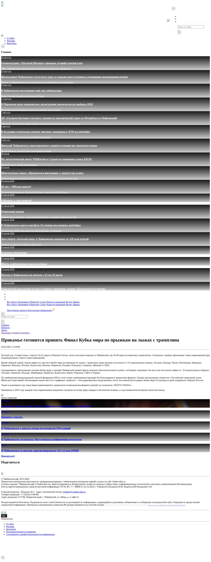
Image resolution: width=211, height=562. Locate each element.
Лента (14, 302)
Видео (69, 302)
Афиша (76, 302)
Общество (34, 302)
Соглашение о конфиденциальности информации (30, 534)
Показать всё (8, 456)
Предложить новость (17, 310)
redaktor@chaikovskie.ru (74, 492)
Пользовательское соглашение (21, 531)
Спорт (43, 302)
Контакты (182, 21)
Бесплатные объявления (40, 310)
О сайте (181, 16)
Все (8, 302)
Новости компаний (55, 302)
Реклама (182, 19)
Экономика (23, 302)
